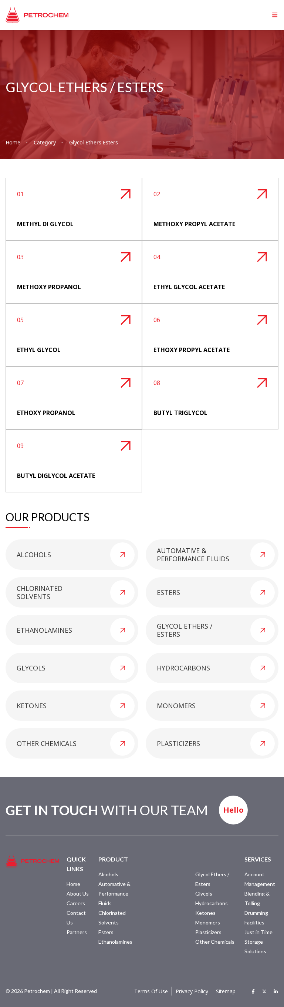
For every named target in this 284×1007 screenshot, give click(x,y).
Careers (76, 903)
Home (13, 142)
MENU (263, 14)
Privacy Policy (192, 991)
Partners (77, 932)
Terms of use (151, 991)
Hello (233, 810)
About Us (78, 893)
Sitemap (226, 991)
